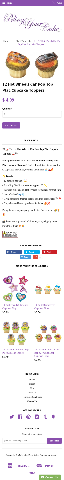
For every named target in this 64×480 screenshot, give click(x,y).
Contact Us (32, 401)
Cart (59, 3)
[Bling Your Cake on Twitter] (11, 418)
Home (6, 41)
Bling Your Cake (24, 41)
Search (32, 384)
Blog (32, 388)
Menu (9, 3)
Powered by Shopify (49, 455)
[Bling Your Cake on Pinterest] (28, 418)
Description (31, 140)
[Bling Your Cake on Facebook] (20, 418)
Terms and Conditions (32, 397)
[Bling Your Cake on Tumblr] (45, 418)
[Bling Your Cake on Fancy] (53, 418)
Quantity (7, 108)
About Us (32, 392)
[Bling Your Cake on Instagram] (36, 418)
